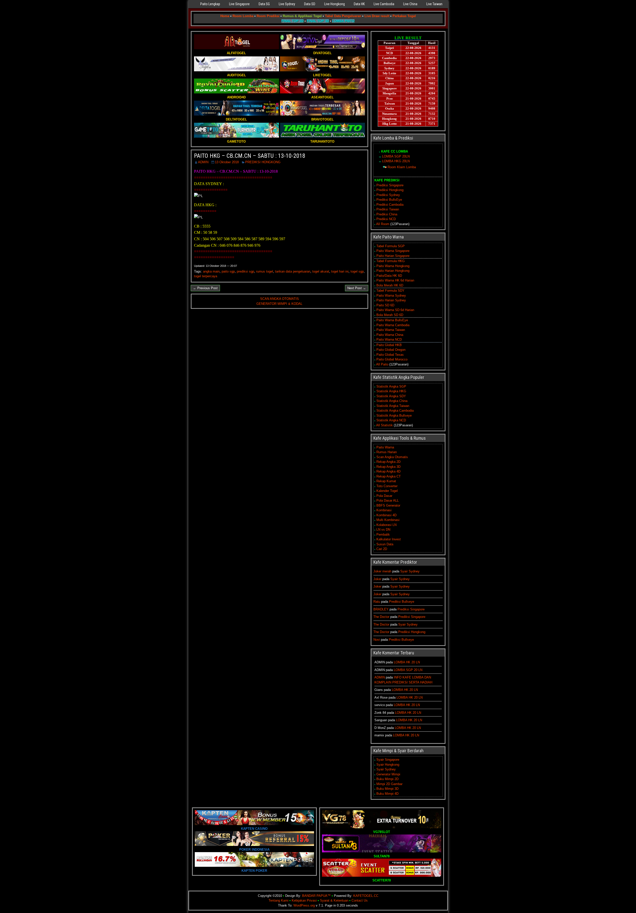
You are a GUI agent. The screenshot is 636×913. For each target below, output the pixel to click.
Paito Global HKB (389, 345)
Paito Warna (385, 447)
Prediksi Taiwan (387, 209)
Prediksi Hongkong (389, 190)
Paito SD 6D (385, 305)
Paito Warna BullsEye (392, 320)
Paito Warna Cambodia (392, 325)
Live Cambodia (384, 4)
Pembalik (383, 534)
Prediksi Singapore (389, 185)
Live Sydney (287, 4)
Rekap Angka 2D (388, 462)
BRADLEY (381, 609)
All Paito (382, 364)
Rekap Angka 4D (388, 471)
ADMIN (203, 162)
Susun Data (384, 544)
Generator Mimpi (388, 774)
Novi (376, 639)
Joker (377, 579)
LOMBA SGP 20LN (396, 156)
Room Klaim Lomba (402, 167)
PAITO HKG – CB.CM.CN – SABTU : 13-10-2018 (249, 155)
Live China (410, 4)
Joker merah (382, 571)
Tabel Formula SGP (390, 246)
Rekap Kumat (386, 481)
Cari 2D (381, 549)
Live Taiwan (434, 4)
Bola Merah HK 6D (389, 285)
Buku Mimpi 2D (387, 779)
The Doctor (381, 617)
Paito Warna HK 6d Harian (395, 280)
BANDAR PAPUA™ (316, 896)
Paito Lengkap (210, 4)
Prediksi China (386, 214)
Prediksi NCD (386, 219)
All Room (382, 224)
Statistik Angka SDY (391, 396)
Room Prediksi (268, 16)
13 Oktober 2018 (227, 162)
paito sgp (228, 271)
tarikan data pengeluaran (292, 271)
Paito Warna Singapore (392, 251)
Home (224, 16)
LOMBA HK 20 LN (407, 662)
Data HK (359, 4)
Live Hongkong (334, 4)
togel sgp (357, 271)
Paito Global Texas (390, 355)
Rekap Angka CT (388, 476)
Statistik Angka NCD (391, 420)
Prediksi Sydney (388, 195)
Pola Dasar (384, 496)
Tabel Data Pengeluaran (343, 16)
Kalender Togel (387, 491)
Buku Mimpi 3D (387, 789)
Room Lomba (243, 16)
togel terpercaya (205, 276)
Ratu (376, 601)
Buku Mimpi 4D (387, 793)
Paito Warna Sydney (391, 295)
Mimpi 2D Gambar (389, 784)
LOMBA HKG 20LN (396, 161)
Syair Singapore (387, 759)
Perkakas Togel (404, 16)
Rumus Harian (386, 452)
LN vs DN (383, 529)
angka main (211, 271)
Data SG (264, 4)
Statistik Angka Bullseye (394, 415)
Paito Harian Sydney (391, 300)
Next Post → (356, 288)
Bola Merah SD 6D (389, 315)
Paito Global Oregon (390, 350)
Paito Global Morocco (391, 359)
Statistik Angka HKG (391, 391)
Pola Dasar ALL (387, 500)
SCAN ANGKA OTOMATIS (279, 299)
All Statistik (384, 425)
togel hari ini (340, 271)
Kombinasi (384, 510)
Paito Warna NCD (389, 339)
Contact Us (360, 900)
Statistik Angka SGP (391, 386)
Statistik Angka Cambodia (395, 410)
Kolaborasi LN (386, 525)
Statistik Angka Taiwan (392, 406)
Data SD (309, 4)
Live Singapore (239, 4)
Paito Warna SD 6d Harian (395, 310)
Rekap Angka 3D (388, 467)
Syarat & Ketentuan (334, 900)
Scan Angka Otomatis (392, 457)
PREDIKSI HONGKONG (262, 162)
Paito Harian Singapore (392, 256)
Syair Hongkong (387, 764)
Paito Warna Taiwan (390, 330)
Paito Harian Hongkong (392, 271)
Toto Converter (387, 486)
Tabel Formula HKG (390, 261)
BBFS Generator (388, 505)
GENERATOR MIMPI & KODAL (279, 304)
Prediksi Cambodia (389, 204)
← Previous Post (205, 288)
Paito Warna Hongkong (392, 266)
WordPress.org (304, 905)
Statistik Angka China (391, 401)
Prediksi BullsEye (389, 199)
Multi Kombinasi (387, 520)
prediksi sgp (245, 271)
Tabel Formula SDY (390, 290)
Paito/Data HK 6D (389, 276)
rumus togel (264, 271)
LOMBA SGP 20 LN (408, 670)
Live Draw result (376, 16)
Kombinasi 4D (386, 515)
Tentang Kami (278, 900)
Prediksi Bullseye (401, 601)
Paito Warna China (389, 335)
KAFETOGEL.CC (365, 896)
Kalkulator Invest (388, 539)
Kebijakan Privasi (304, 900)
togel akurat (320, 271)
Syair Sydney (410, 571)
